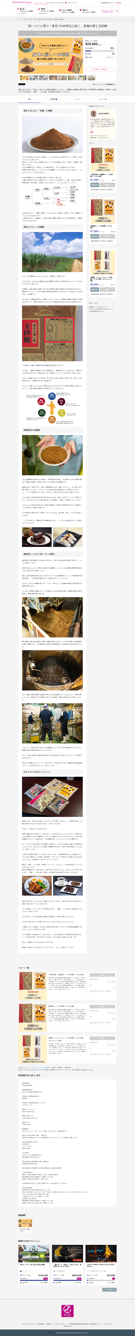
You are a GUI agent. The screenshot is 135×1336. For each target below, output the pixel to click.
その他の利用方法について (96, 311)
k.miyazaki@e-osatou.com (103, 137)
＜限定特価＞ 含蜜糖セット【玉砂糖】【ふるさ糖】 (66, 974)
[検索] (47, 3)
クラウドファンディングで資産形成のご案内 (109, 11)
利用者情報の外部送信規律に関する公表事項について (85, 1324)
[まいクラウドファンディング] (22, 2)
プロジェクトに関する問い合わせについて (101, 309)
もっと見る (109, 1289)
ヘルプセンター (107, 1324)
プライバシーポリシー (60, 1324)
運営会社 (49, 1324)
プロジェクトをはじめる (57, 2)
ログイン (112, 2)
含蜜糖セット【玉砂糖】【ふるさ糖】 (61, 1006)
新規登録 (105, 2)
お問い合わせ (67, 1326)
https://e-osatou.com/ (102, 135)
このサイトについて (72, 2)
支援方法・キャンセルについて (98, 307)
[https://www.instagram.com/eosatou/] (91, 132)
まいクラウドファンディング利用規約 (39, 1067)
